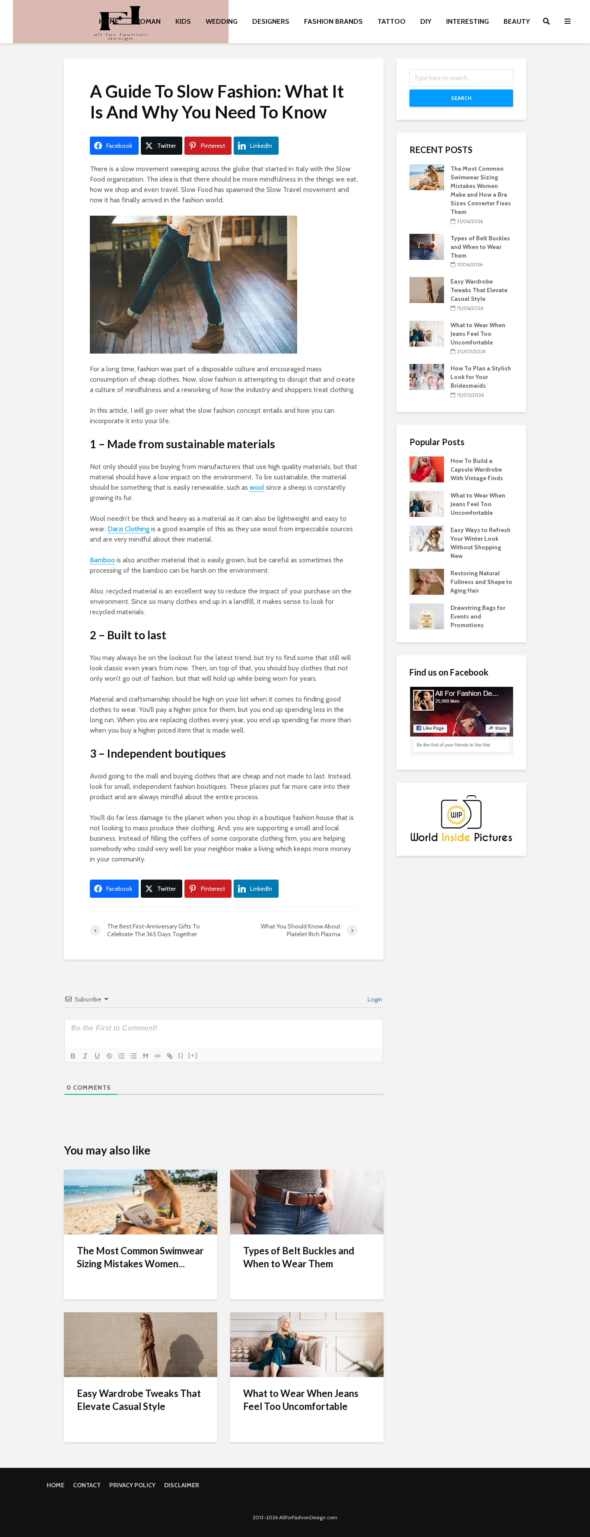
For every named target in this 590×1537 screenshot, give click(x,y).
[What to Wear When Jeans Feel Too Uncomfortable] (307, 1344)
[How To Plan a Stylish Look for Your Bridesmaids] (426, 376)
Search (461, 98)
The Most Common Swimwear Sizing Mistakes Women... (140, 1257)
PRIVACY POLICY (132, 1485)
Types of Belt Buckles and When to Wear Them (298, 1257)
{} (181, 1055)
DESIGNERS (270, 21)
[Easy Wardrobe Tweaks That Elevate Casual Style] (140, 1344)
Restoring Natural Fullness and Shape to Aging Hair (481, 581)
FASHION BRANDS (333, 21)
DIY (425, 21)
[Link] (170, 1056)
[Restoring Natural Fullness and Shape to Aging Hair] (426, 581)
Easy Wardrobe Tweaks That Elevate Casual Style (139, 1399)
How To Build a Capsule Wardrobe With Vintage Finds (476, 469)
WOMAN (147, 21)
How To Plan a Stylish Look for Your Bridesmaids (480, 376)
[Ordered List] (121, 1056)
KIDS (183, 21)
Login (374, 999)
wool (257, 487)
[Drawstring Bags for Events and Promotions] (426, 615)
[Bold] (73, 1056)
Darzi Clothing (128, 529)
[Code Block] (158, 1056)
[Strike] (109, 1056)
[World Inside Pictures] (461, 818)
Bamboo (102, 560)
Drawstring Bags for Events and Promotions (477, 616)
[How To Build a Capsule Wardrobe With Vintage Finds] (426, 468)
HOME (109, 21)
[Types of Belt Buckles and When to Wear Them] (307, 1201)
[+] (193, 1055)
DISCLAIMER (181, 1485)
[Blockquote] (146, 1056)
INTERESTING (467, 21)
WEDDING (222, 21)
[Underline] (97, 1056)
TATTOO (391, 21)
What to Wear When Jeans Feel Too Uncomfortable (300, 1399)
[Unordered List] (133, 1056)
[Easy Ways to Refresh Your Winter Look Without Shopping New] (426, 538)
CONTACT (87, 1485)
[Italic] (85, 1056)
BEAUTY (517, 21)
